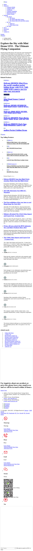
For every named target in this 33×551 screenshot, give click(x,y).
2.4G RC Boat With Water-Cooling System (17, 160)
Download (6, 29)
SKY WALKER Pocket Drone (14, 148)
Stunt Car (12, 23)
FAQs (5, 30)
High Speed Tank (14, 25)
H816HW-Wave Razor (12, 171)
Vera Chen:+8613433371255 (11, 431)
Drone (2, 414)
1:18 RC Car (8, 334)
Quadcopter (3, 413)
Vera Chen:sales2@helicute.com (12, 464)
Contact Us (6, 31)
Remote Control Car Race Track (12, 342)
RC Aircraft (26, 413)
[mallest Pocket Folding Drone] (5, 128)
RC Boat (9, 26)
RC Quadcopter (10, 413)
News (5, 27)
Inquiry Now (4, 390)
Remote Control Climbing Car (12, 343)
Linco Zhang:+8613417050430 (8, 429)
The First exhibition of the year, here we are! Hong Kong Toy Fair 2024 (17, 203)
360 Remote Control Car (11, 339)
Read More (6, 94)
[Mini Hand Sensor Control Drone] (5, 97)
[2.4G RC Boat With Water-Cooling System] (8, 158)
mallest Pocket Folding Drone (15, 130)
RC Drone (9, 16)
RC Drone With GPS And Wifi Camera (19, 20)
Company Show (11, 8)
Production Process (11, 12)
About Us (6, 5)
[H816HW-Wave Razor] (8, 170)
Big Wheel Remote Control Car (12, 341)
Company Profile (11, 7)
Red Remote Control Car (11, 335)
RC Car (9, 22)
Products (6, 15)
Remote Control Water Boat (11, 337)
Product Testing (10, 14)
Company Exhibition (12, 11)
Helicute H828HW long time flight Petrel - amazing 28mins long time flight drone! (17, 180)
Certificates (9, 10)
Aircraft (21, 413)
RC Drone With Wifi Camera (17, 19)
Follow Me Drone (9, 333)
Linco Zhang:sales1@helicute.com (9, 463)
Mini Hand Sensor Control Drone (14, 100)
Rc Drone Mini (8, 345)
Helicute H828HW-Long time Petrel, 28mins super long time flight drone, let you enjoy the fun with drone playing (18, 167)
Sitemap (26, 410)
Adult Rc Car (8, 346)
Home (5, 4)
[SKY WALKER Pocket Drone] (8, 146)
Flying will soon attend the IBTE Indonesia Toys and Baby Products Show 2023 (17, 226)
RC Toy (17, 413)
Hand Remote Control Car (11, 338)
